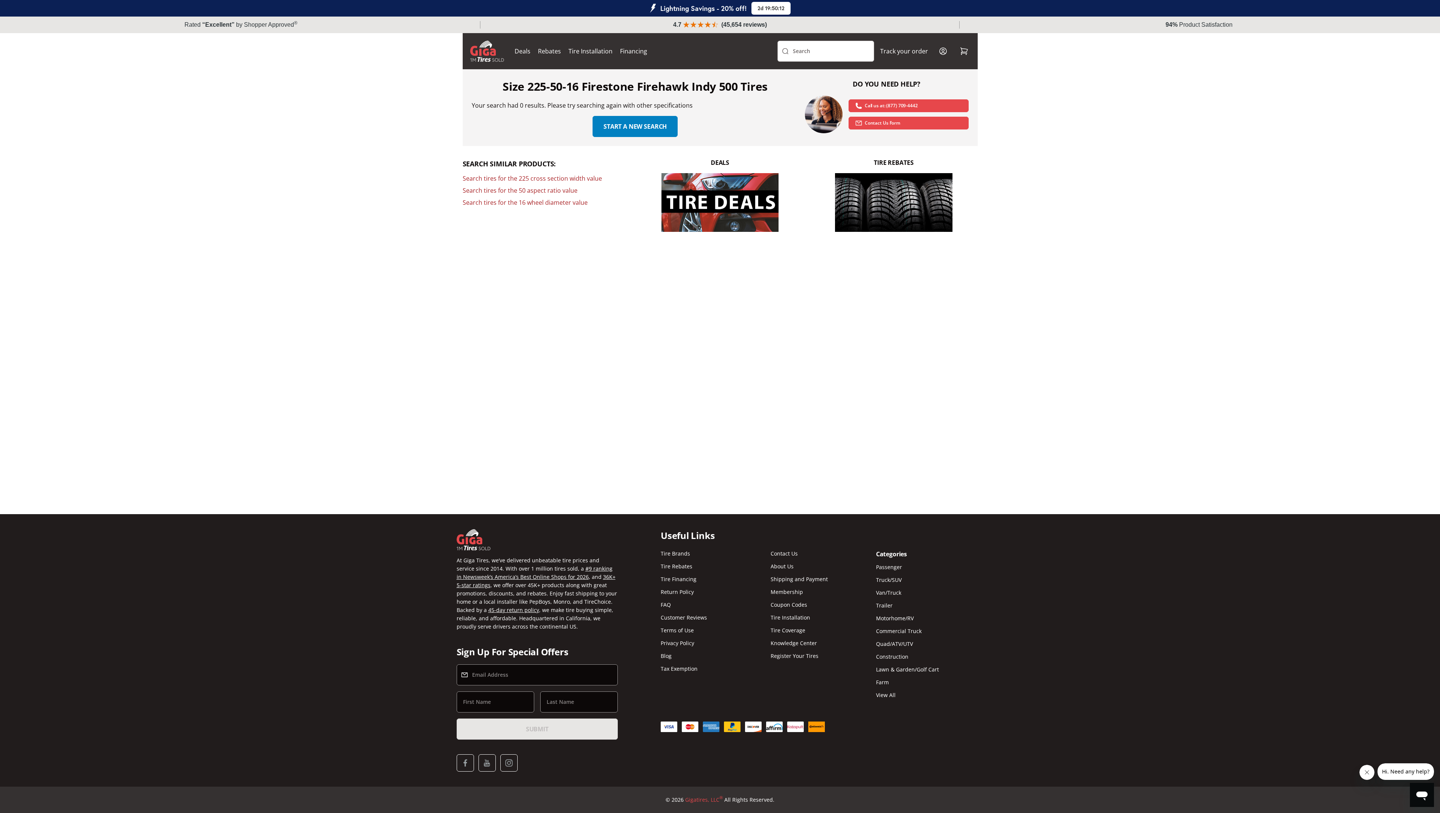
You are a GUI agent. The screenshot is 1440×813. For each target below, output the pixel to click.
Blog (666, 655)
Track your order (904, 51)
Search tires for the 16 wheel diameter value (525, 202)
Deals (522, 51)
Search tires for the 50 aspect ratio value (520, 190)
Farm (882, 682)
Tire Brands (675, 553)
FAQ (666, 604)
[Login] (943, 51)
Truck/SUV (889, 579)
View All (886, 695)
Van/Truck (888, 592)
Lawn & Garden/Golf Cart (907, 669)
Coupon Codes (789, 604)
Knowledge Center (794, 643)
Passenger (889, 567)
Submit (537, 729)
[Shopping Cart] (964, 51)
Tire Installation (590, 51)
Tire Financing (678, 579)
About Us (782, 566)
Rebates (549, 51)
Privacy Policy (677, 643)
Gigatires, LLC (704, 799)
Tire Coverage (788, 630)
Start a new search (635, 126)
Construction (892, 656)
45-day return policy (513, 610)
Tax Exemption (679, 668)
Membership (787, 591)
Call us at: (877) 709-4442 (891, 105)
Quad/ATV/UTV (894, 643)
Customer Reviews (684, 617)
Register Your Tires (794, 655)
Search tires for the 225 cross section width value (532, 178)
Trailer (884, 605)
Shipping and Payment (799, 579)
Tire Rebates (676, 566)
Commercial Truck (899, 631)
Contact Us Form (882, 123)
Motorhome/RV (895, 618)
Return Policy (677, 591)
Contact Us (784, 553)
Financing (633, 51)
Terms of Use (677, 630)
